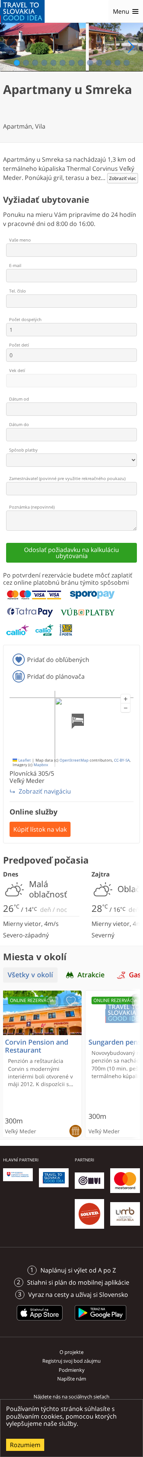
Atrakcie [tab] (90, 974)
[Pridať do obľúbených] (71, 1001)
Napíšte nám (71, 1378)
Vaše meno (20, 239)
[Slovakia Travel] (22, 11)
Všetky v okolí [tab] (30, 974)
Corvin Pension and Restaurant (36, 1046)
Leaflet (24, 760)
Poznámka (32, 506)
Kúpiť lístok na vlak (40, 829)
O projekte (71, 1352)
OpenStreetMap (73, 760)
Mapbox (41, 764)
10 (99, 63)
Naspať (12, 46)
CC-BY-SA (122, 760)
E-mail (15, 265)
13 (127, 63)
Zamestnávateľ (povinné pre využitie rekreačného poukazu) (67, 478)
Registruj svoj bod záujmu (71, 1360)
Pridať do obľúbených (58, 659)
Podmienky (72, 1369)
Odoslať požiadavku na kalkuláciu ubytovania (71, 553)
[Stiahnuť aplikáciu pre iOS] (40, 1321)
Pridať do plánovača (56, 676)
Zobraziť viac (122, 178)
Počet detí (19, 344)
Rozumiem (25, 1445)
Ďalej (130, 46)
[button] (125, 698)
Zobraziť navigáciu (45, 791)
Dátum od (19, 398)
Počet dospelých (25, 319)
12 (118, 63)
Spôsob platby (23, 449)
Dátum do (19, 424)
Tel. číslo (17, 290)
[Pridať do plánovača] (53, 1001)
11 (108, 63)
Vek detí (17, 370)
